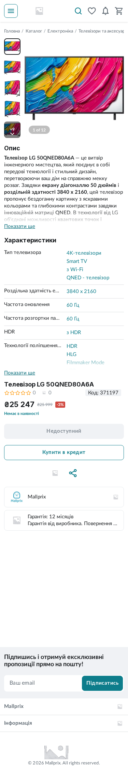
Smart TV (77, 261)
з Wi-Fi (75, 269)
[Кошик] (119, 11)
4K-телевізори (84, 253)
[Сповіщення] (105, 11)
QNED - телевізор (88, 277)
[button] (55, 473)
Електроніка (60, 31)
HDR (72, 346)
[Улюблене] (92, 11)
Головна (12, 31)
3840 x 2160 (81, 291)
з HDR (74, 332)
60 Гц (73, 305)
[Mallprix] (39, 11)
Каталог (34, 31)
